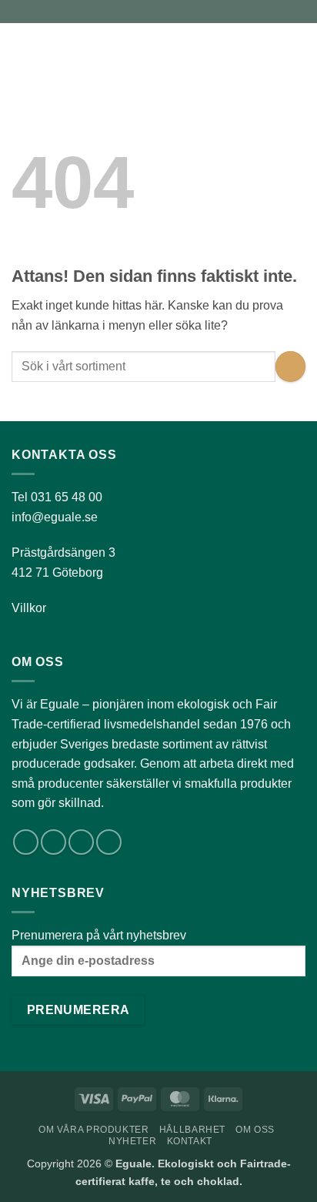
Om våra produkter (93, 1129)
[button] (21, 50)
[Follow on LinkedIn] (81, 842)
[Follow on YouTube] (109, 842)
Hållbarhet (192, 1129)
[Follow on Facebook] (25, 842)
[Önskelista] (245, 50)
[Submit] (290, 366)
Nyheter (132, 1141)
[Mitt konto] (271, 50)
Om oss (255, 1129)
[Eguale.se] (134, 50)
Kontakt (189, 1141)
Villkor (29, 607)
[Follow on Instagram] (53, 842)
